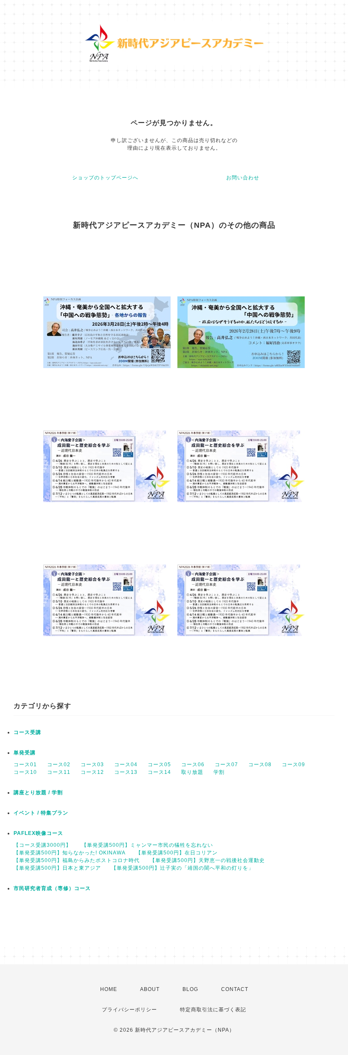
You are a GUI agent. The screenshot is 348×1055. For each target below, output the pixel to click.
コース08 (260, 765)
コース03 (92, 765)
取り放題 (192, 772)
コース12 (92, 772)
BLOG (190, 989)
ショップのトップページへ (105, 178)
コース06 (193, 765)
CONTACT (234, 989)
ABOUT (150, 989)
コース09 (293, 765)
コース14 (159, 772)
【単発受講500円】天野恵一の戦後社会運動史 (207, 860)
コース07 (226, 765)
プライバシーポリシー (129, 1010)
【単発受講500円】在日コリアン (177, 853)
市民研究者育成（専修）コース (52, 888)
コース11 (58, 772)
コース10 (25, 772)
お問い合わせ (242, 178)
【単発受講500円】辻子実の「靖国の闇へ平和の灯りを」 (182, 868)
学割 (219, 772)
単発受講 (25, 753)
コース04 (126, 765)
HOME (108, 989)
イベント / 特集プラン (41, 813)
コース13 (126, 772)
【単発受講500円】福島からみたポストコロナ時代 (77, 860)
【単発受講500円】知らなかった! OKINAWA (70, 853)
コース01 (25, 765)
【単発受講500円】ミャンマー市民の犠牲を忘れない (147, 845)
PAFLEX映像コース (38, 833)
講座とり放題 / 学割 (38, 792)
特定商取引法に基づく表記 (213, 1010)
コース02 (58, 765)
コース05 (159, 765)
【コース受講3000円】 (42, 845)
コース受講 (27, 732)
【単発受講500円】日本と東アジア (57, 868)
